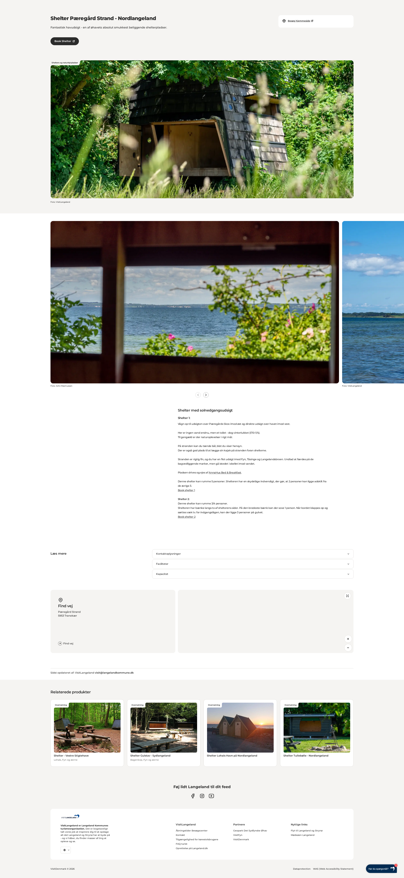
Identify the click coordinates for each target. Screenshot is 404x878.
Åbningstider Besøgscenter (192, 830)
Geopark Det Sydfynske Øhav (250, 830)
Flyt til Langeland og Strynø (307, 830)
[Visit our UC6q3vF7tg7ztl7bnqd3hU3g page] (211, 796)
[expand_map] (347, 595)
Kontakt (180, 835)
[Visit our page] (193, 796)
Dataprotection (302, 868)
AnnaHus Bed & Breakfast (225, 472)
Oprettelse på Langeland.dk (192, 848)
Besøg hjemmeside (299, 20)
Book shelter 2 (187, 516)
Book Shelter (62, 41)
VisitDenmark (241, 839)
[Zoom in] (348, 639)
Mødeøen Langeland (303, 835)
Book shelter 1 (186, 490)
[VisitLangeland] (70, 816)
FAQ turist (181, 843)
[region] (266, 621)
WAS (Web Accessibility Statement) (333, 868)
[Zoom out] (348, 647)
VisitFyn (237, 835)
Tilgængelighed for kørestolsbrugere (197, 839)
